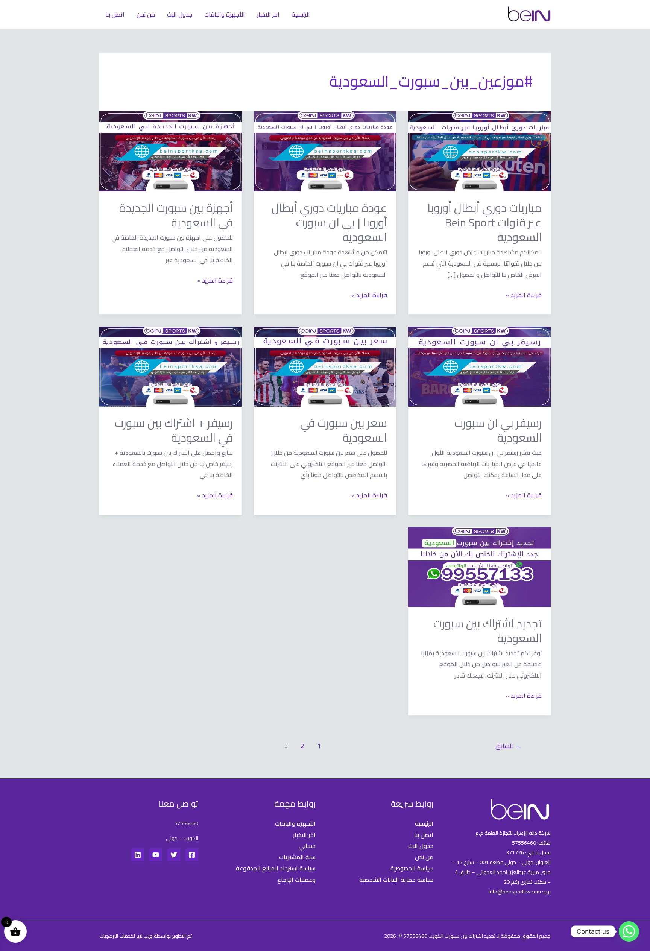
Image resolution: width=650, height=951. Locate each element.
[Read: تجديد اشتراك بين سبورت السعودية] (479, 566)
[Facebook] (191, 854)
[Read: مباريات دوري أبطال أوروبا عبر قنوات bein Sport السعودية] (479, 150)
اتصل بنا (115, 14)
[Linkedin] (137, 854)
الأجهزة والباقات (224, 14)
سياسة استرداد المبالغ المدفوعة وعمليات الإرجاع (276, 874)
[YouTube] (155, 854)
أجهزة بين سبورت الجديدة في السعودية (176, 215)
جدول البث (179, 14)
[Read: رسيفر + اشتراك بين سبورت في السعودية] (170, 366)
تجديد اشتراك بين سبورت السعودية (487, 631)
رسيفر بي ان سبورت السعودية (498, 430)
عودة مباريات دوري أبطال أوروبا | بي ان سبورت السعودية (329, 222)
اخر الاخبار (268, 14)
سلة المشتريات (297, 857)
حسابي (307, 845)
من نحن (146, 14)
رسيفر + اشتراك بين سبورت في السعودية (174, 430)
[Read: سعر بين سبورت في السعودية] (325, 366)
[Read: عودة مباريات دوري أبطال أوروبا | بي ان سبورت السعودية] (325, 150)
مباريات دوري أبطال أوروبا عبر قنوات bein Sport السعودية (484, 222)
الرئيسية (301, 14)
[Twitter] (173, 854)
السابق (508, 746)
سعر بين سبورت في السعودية (343, 430)
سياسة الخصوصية (411, 868)
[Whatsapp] (629, 931)
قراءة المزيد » (524, 295)
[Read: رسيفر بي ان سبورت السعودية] (479, 366)
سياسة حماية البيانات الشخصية (396, 879)
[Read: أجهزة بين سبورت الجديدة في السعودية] (170, 150)
